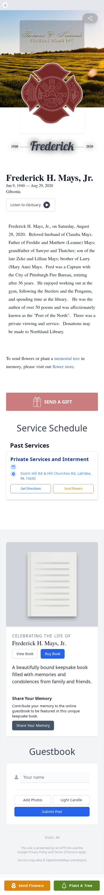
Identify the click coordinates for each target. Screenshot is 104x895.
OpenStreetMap (57, 860)
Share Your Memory (33, 725)
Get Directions (31, 488)
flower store (63, 366)
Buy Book (52, 653)
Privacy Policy (37, 852)
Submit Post (52, 811)
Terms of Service (65, 852)
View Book (24, 653)
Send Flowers (73, 488)
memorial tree (67, 358)
